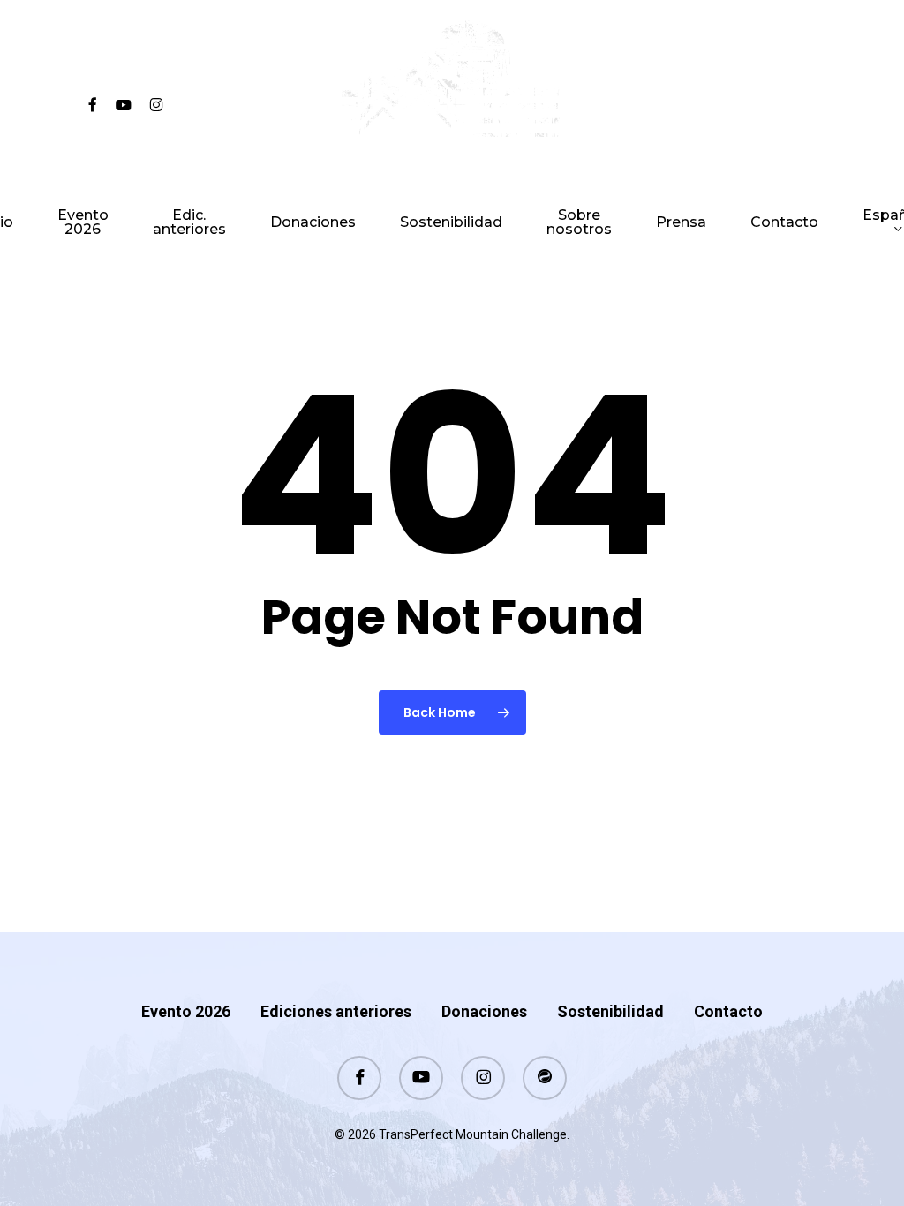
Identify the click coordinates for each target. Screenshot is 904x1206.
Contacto (728, 1011)
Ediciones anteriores (335, 1011)
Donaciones (484, 1011)
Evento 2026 (185, 1011)
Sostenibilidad (610, 1011)
